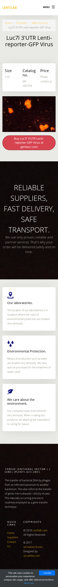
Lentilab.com (40, 530)
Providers (21, 23)
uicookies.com (31, 555)
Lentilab (9, 7)
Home (8, 23)
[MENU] (53, 6)
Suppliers (12, 537)
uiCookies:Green (32, 547)
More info (29, 583)
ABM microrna (39, 23)
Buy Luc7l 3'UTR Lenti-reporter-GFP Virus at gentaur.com (29, 143)
